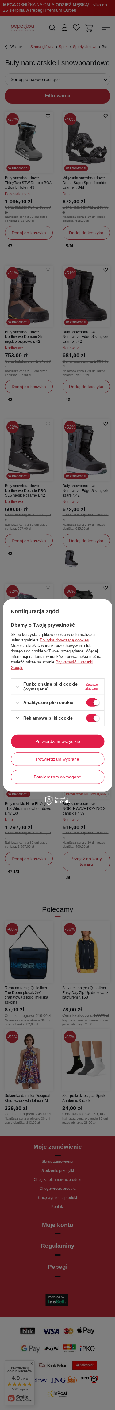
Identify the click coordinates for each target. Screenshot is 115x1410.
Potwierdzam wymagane (57, 776)
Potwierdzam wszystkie (57, 741)
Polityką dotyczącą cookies (64, 640)
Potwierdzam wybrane (57, 759)
